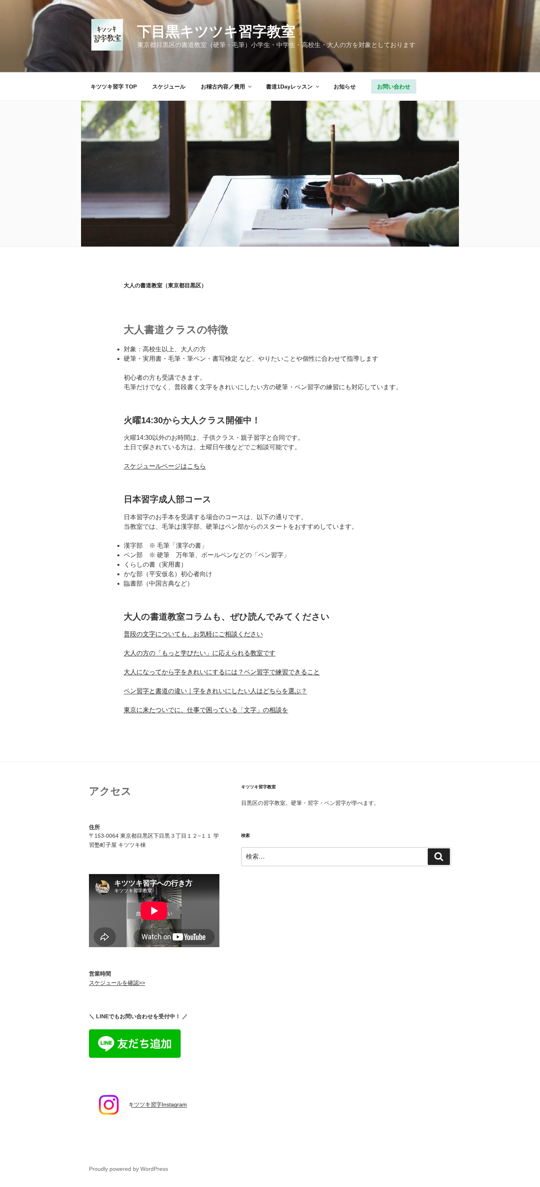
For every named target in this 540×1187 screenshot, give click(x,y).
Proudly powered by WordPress (128, 1169)
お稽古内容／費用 (223, 86)
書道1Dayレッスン (289, 86)
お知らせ (345, 86)
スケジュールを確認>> (117, 983)
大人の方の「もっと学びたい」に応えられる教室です (200, 653)
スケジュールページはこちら (165, 466)
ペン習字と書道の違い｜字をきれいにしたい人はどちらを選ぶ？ (215, 691)
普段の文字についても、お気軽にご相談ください (193, 634)
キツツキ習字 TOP (114, 86)
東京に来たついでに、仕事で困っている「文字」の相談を (206, 710)
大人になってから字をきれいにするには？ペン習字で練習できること (222, 672)
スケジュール (168, 86)
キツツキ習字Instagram (157, 1104)
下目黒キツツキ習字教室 (216, 31)
